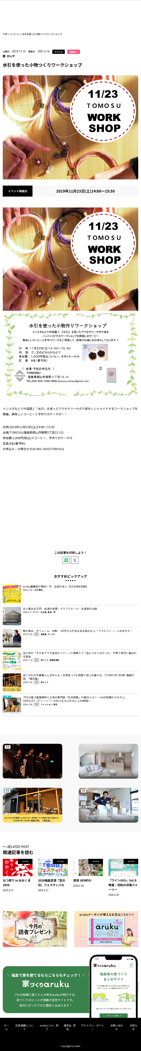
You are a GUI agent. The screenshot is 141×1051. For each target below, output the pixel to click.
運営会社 (67, 1027)
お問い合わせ (116, 1027)
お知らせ (133, 1027)
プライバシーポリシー (92, 1027)
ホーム (6, 1027)
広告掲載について (24, 1027)
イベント (58, 51)
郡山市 (11, 56)
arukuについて (47, 1027)
